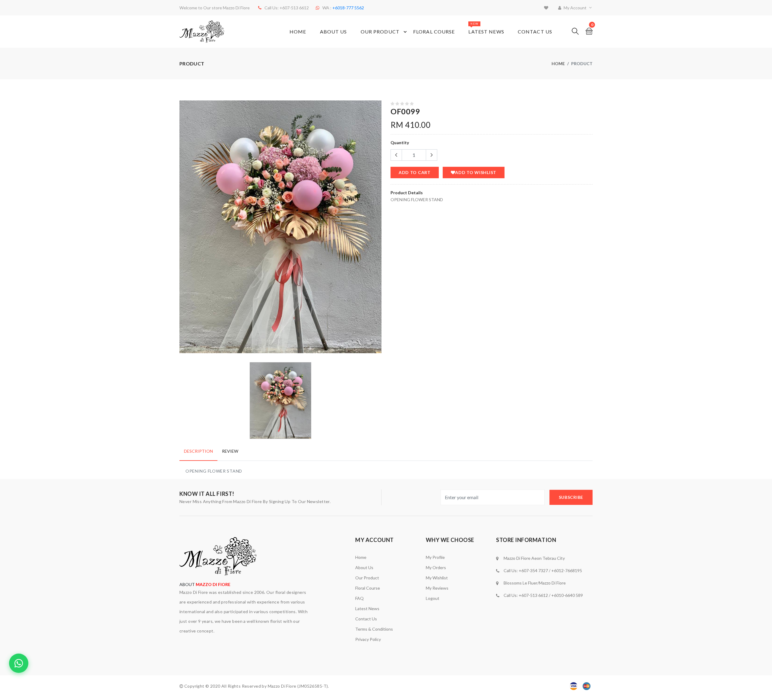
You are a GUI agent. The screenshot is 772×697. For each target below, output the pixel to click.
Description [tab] (198, 451)
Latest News (486, 28)
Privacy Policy (368, 639)
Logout (432, 598)
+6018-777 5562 (348, 7)
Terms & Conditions (374, 629)
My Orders (436, 567)
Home (298, 31)
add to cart (415, 172)
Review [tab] (230, 451)
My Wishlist (437, 577)
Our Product (380, 31)
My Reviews (437, 588)
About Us (333, 31)
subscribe (571, 497)
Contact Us (535, 31)
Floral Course (434, 31)
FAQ (359, 598)
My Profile (435, 557)
